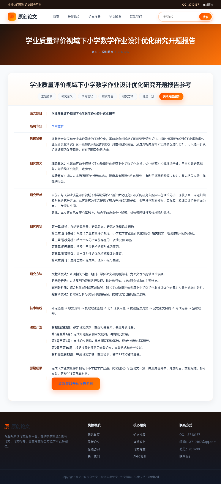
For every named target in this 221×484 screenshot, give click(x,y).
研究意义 (67, 96)
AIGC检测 (140, 456)
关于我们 (94, 456)
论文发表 (94, 16)
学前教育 (107, 52)
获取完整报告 (171, 96)
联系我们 (136, 16)
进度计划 (148, 96)
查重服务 (139, 442)
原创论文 (23, 16)
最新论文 (74, 16)
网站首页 (94, 434)
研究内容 (107, 96)
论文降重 (115, 16)
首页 (56, 16)
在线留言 (208, 4)
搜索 (205, 17)
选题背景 (46, 96)
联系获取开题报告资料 (75, 383)
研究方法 (128, 96)
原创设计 (153, 477)
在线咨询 (94, 449)
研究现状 (87, 96)
